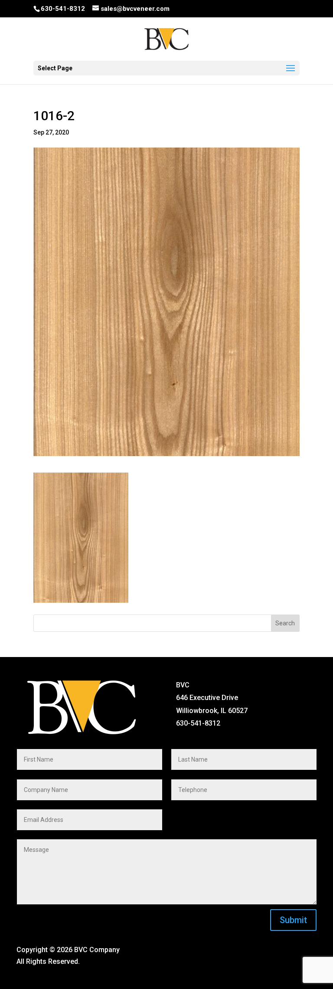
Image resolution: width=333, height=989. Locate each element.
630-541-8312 (63, 9)
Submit (293, 920)
